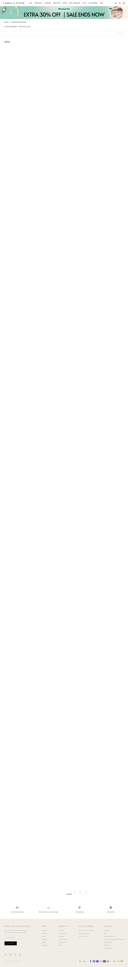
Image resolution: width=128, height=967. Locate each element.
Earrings (48, 3)
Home (6, 22)
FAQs (105, 933)
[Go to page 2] (86, 892)
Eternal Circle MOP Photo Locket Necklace (54, 758)
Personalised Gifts (84, 933)
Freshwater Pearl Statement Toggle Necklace (54, 452)
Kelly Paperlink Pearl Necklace (101, 697)
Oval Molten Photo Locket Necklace (54, 339)
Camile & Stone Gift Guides (86, 930)
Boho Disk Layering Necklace (101, 93)
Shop (30, 3)
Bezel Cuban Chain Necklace (101, 339)
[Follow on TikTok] (20, 955)
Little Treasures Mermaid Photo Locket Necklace (54, 880)
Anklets (44, 942)
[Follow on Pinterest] (15, 955)
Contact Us (107, 930)
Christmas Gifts (83, 936)
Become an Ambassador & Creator (114, 939)
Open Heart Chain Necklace (54, 573)
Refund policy (63, 942)
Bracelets (57, 3)
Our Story (61, 930)
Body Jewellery (74, 3)
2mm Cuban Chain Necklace (101, 880)
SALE (101, 3)
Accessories (93, 3)
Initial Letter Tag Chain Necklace (54, 634)
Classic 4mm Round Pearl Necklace (101, 820)
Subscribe (10, 943)
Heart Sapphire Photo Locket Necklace (101, 573)
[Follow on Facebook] (5, 955)
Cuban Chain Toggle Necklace (54, 156)
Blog (60, 945)
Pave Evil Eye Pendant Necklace (54, 513)
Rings (65, 3)
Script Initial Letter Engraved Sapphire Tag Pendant (101, 156)
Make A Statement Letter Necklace (54, 217)
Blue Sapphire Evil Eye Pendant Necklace (101, 217)
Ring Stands (45, 945)
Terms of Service (63, 939)
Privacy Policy (108, 948)
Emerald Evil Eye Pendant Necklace (54, 697)
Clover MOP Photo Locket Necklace (101, 758)
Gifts (84, 3)
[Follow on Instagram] (10, 955)
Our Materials (63, 933)
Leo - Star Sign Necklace (53, 819)
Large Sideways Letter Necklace (101, 278)
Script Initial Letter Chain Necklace (54, 278)
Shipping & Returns (110, 936)
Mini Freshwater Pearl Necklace (101, 513)
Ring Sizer (62, 936)
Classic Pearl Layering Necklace (101, 452)
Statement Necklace (19, 22)
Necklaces (38, 3)
